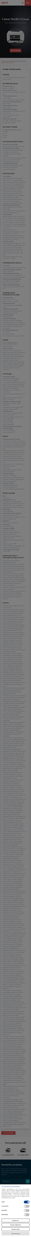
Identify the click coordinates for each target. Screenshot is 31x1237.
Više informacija (15, 1233)
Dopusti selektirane (15, 1225)
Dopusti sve (15, 1220)
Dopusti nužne (15, 1229)
